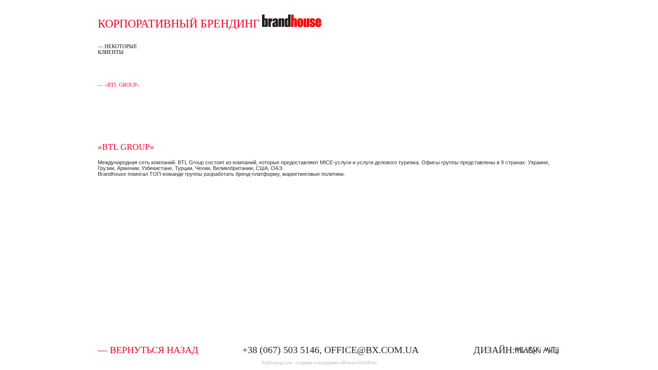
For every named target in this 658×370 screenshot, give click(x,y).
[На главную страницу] (291, 23)
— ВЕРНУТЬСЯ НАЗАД (148, 349)
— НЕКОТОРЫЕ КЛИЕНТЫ (117, 49)
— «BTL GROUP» (119, 85)
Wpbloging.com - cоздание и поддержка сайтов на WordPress (319, 362)
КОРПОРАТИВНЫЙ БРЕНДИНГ (179, 23)
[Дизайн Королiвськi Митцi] (537, 349)
